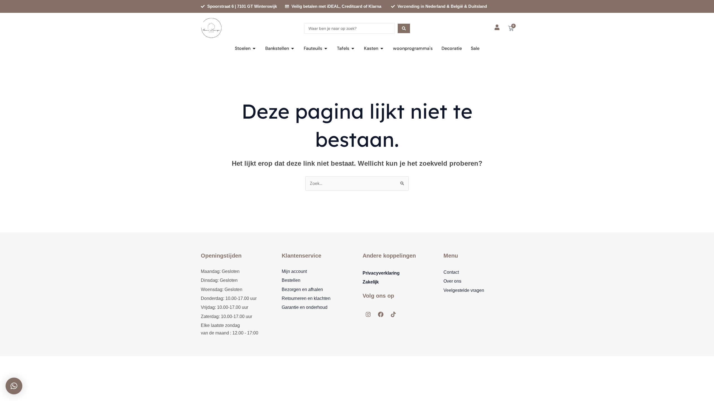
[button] (14, 386)
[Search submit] (404, 28)
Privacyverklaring (381, 273)
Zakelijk (371, 282)
